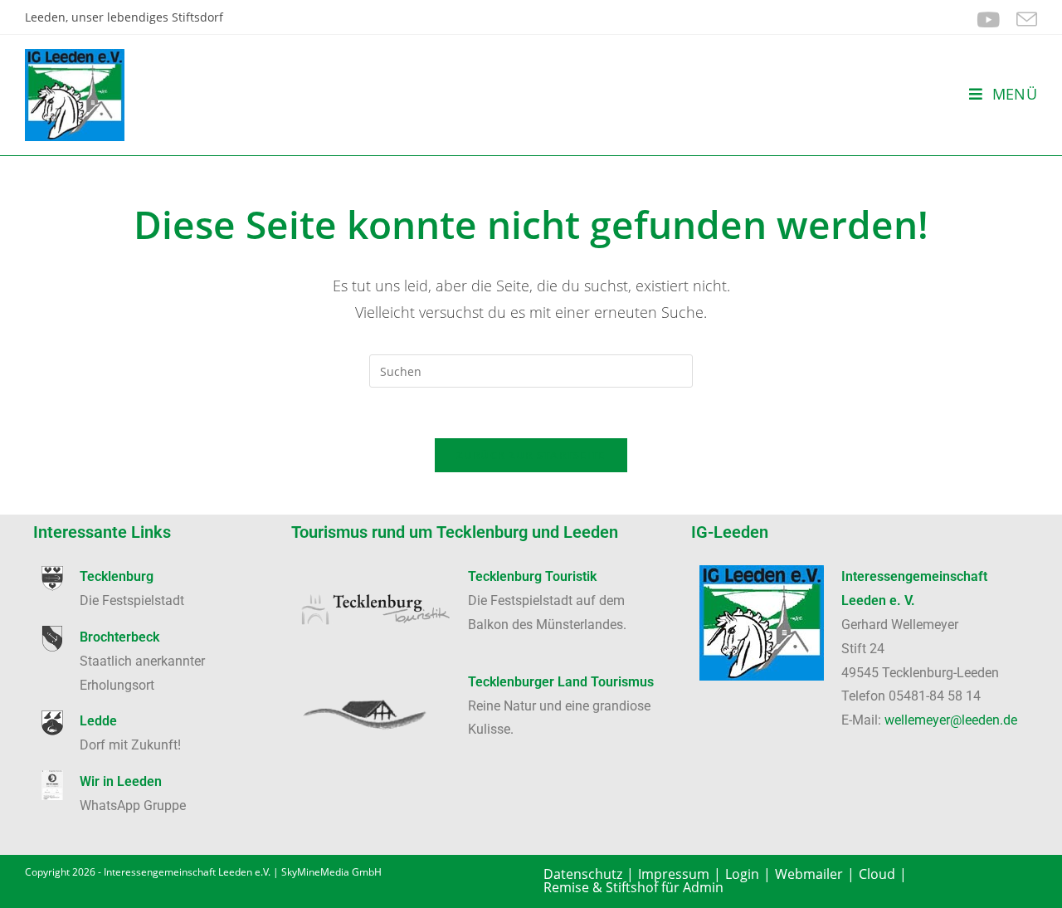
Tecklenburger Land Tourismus (561, 682)
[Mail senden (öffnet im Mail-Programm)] (1022, 19)
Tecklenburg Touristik (532, 576)
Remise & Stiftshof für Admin (633, 887)
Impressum (673, 874)
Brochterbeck (119, 637)
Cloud (877, 874)
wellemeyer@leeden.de (950, 720)
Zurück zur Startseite (530, 454)
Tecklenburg (116, 576)
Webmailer (809, 874)
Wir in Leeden (121, 781)
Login (742, 874)
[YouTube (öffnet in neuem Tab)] (988, 19)
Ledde (98, 721)
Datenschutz (582, 874)
